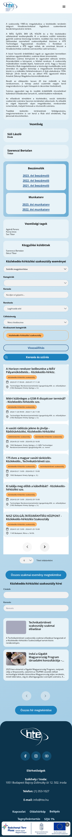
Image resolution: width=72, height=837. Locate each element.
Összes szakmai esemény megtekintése (36, 575)
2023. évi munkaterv (36, 204)
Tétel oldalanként (45, 560)
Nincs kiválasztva (15, 322)
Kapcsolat (19, 811)
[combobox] (36, 282)
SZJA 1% (49, 819)
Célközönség (9, 316)
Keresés (7, 289)
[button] (36, 348)
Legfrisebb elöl (14, 308)
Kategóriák (8, 277)
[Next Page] (44, 547)
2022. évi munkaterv (36, 209)
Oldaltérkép (38, 811)
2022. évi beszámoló (36, 180)
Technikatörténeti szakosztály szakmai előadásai (42, 626)
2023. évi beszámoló (36, 175)
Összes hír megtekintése (36, 710)
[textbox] (36, 294)
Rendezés (8, 302)
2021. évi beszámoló (36, 185)
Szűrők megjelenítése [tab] (17, 269)
